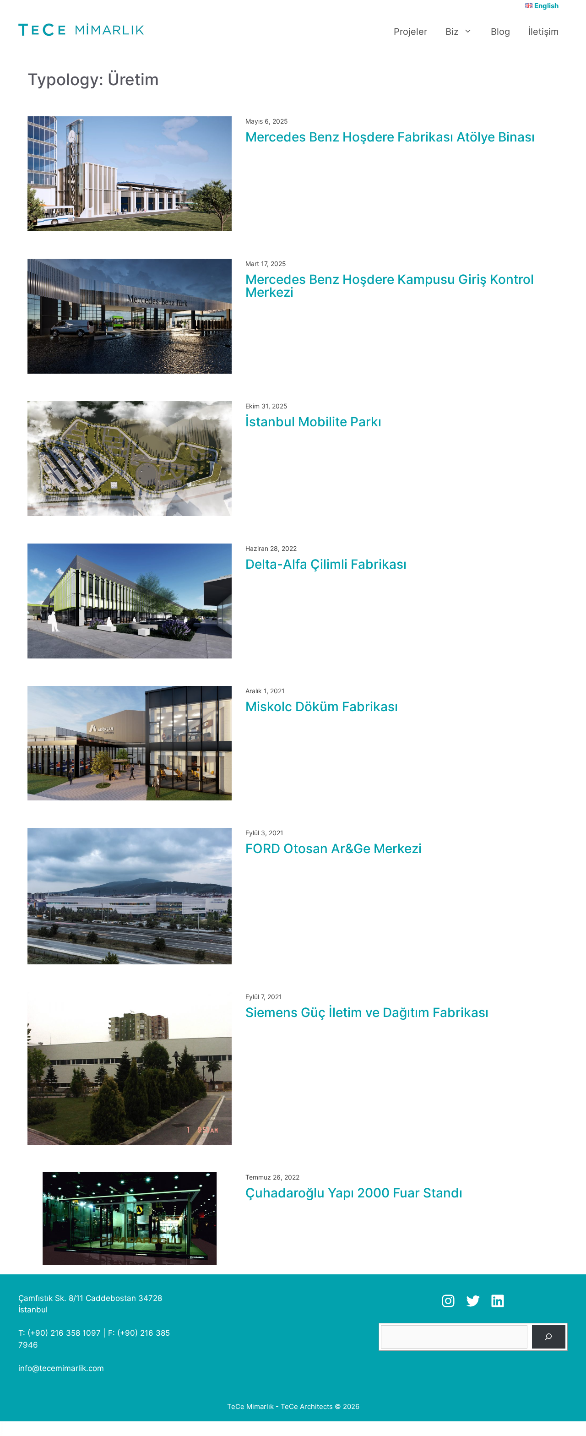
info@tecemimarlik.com (61, 1368)
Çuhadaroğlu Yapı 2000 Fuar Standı (353, 1193)
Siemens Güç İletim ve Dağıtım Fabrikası (366, 1012)
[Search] (548, 1337)
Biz (452, 31)
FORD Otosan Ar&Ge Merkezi (333, 848)
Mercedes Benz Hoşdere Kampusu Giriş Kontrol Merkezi (389, 286)
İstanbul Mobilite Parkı (313, 422)
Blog (500, 31)
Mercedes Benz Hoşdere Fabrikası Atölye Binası (390, 137)
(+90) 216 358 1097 (64, 1333)
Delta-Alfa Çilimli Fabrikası (326, 564)
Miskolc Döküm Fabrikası (321, 706)
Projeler (410, 31)
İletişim (543, 31)
